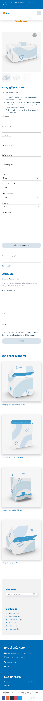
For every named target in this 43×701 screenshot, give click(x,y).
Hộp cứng (12, 629)
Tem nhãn (12, 623)
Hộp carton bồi (14, 620)
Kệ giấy (11, 626)
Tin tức (30, 2)
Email (4, 324)
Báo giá (7, 685)
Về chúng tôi (7, 2)
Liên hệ (5, 5)
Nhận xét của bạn (9, 290)
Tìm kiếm (34, 594)
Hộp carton (13, 617)
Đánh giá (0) (6, 266)
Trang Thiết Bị (29, 682)
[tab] (21, 265)
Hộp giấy (13, 256)
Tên (4, 313)
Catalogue (19, 2)
